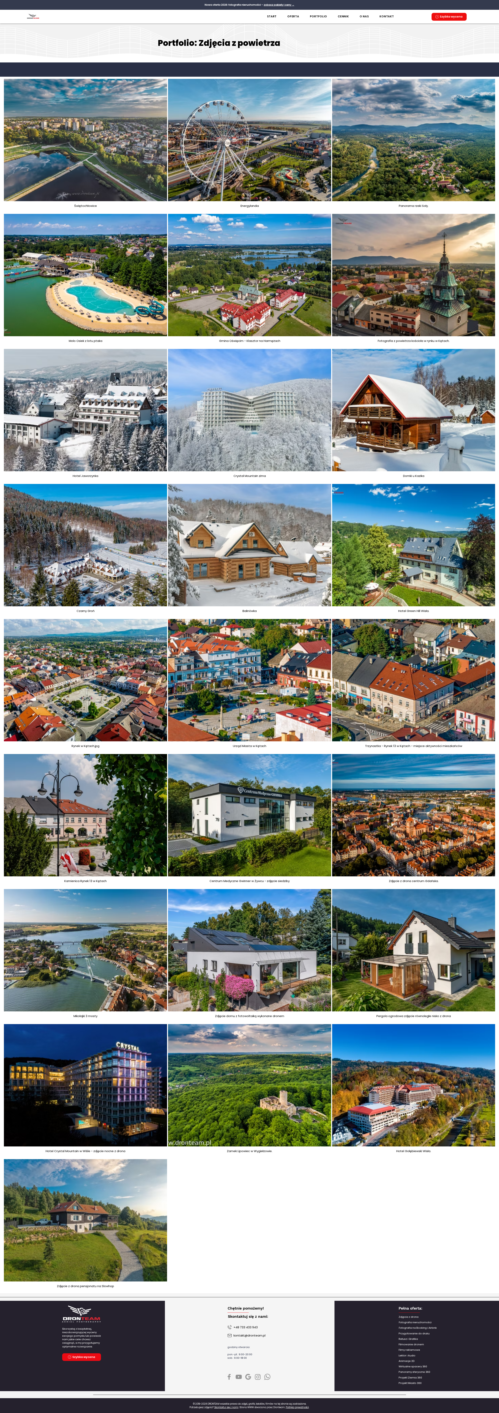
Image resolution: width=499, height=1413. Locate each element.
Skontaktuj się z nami (226, 1407)
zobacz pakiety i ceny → (279, 5)
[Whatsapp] (267, 1377)
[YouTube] (238, 1377)
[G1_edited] (248, 1377)
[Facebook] (229, 1377)
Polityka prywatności (297, 1407)
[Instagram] (258, 1377)
